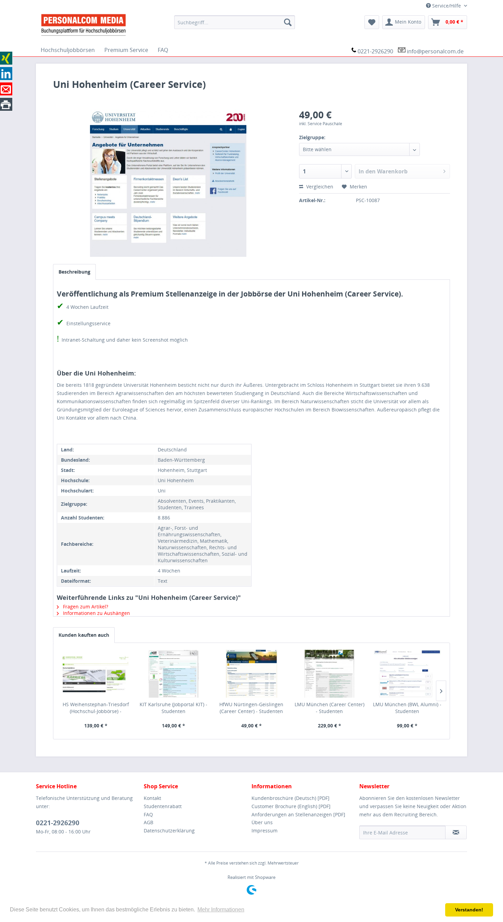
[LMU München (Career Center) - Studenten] (329, 674)
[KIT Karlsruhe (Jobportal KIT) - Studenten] (173, 674)
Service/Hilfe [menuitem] (446, 5)
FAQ (148, 814)
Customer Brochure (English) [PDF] (291, 806)
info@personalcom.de (435, 51)
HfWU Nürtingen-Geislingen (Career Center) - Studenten (251, 707)
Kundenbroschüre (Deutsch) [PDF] (291, 798)
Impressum (265, 830)
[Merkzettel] (371, 22)
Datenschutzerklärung (169, 830)
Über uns (262, 822)
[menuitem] (234, 22)
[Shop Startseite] (102, 24)
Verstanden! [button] (469, 909)
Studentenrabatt (163, 806)
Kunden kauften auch (84, 635)
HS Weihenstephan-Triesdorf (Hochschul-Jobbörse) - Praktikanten (96, 708)
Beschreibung (74, 271)
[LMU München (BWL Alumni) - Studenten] (407, 674)
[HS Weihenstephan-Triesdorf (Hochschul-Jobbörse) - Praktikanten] (95, 674)
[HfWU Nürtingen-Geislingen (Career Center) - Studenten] (251, 674)
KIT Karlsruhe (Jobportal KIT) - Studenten (173, 707)
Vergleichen (319, 186)
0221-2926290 (375, 51)
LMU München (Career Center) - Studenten (329, 707)
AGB (148, 822)
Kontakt (152, 798)
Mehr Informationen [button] (220, 909)
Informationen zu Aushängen (96, 613)
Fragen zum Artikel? (85, 606)
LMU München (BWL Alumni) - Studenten (407, 707)
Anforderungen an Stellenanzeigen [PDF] (298, 814)
